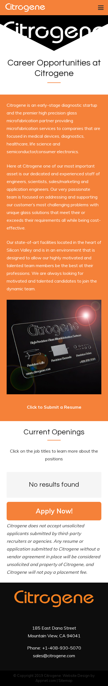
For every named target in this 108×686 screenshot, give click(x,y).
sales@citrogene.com (54, 655)
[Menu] (100, 8)
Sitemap (65, 680)
